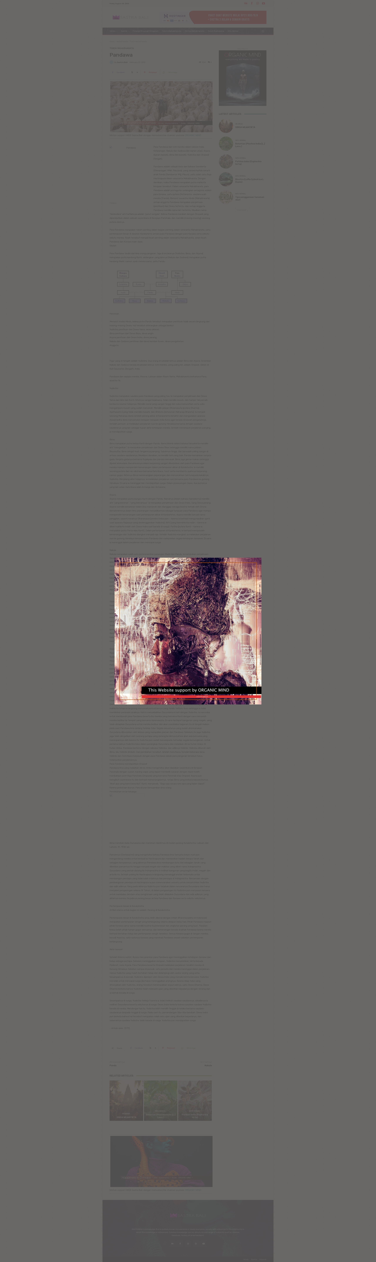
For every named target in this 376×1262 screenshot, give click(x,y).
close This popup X (202, 697)
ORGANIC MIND (188, 628)
